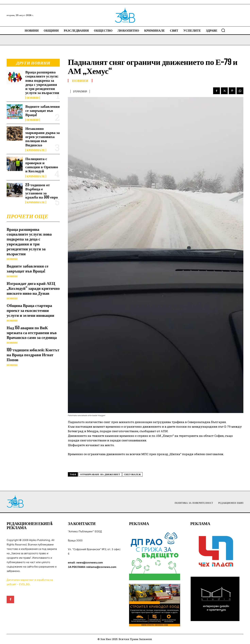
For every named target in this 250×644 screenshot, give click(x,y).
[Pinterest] (232, 90)
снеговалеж (132, 474)
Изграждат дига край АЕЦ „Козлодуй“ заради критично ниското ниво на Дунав (33, 288)
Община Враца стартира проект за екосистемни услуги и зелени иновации (30, 310)
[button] (223, 30)
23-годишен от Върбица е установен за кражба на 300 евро (41, 191)
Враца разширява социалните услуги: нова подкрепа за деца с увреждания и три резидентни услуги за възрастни (42, 82)
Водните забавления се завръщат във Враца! (42, 110)
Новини (33, 97)
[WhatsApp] (240, 90)
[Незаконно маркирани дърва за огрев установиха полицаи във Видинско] (15, 133)
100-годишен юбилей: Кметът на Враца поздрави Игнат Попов (33, 354)
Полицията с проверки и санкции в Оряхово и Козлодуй (41, 164)
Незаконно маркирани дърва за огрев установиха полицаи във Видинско (42, 136)
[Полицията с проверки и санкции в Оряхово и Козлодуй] (15, 164)
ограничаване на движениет (100, 474)
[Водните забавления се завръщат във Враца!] (15, 111)
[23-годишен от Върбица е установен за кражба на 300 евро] (15, 190)
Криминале (36, 150)
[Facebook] (216, 90)
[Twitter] (224, 90)
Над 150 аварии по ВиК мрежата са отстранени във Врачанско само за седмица (32, 332)
